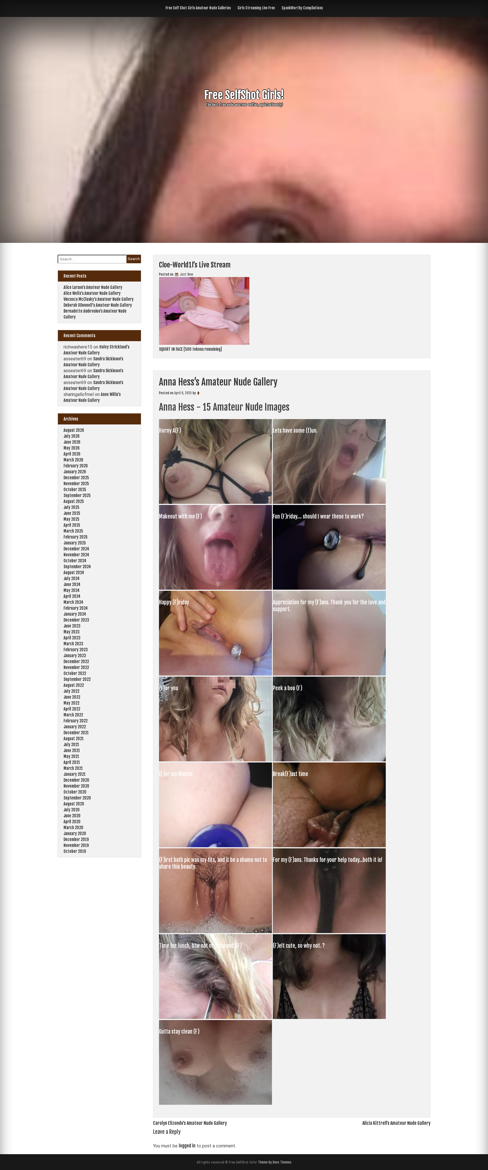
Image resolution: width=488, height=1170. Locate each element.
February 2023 (76, 649)
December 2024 (76, 548)
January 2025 (75, 543)
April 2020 (72, 821)
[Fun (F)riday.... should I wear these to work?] (329, 588)
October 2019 (75, 851)
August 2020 (74, 803)
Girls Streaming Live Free (256, 8)
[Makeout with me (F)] (216, 588)
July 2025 (71, 507)
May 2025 (71, 519)
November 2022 (76, 667)
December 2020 (76, 780)
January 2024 (75, 614)
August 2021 (74, 738)
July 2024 (72, 578)
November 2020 (76, 786)
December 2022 (76, 661)
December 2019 (76, 839)
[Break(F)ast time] (329, 845)
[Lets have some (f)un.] (329, 502)
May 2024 (72, 590)
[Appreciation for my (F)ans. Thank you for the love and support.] (329, 674)
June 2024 (72, 584)
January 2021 (75, 774)
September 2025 (77, 495)
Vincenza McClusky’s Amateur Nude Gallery (99, 299)
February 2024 (76, 608)
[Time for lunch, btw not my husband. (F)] (216, 1017)
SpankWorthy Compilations (302, 8)
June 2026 (72, 442)
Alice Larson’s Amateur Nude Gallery (93, 287)
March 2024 (73, 602)
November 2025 (76, 483)
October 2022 (75, 673)
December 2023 (76, 620)
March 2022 (73, 715)
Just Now (186, 274)
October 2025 (75, 489)
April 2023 (72, 637)
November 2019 (76, 845)
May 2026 (72, 448)
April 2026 (72, 454)
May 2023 (72, 631)
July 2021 (71, 744)
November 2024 (76, 554)
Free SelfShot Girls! (244, 95)
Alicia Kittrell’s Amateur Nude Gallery (396, 1123)
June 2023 (72, 626)
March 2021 (73, 768)
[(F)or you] (216, 759)
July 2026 (72, 436)
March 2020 (73, 827)
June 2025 (72, 513)
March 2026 (73, 459)
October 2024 (75, 560)
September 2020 (77, 798)
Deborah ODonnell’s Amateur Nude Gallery (98, 305)
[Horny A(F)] (216, 502)
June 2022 (72, 697)
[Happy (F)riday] (216, 674)
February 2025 (76, 537)
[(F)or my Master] (216, 845)
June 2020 (72, 815)
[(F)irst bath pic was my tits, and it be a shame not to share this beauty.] (216, 931)
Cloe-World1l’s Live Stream (194, 265)
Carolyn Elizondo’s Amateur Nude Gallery (190, 1123)
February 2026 (76, 465)
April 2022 (72, 709)
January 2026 (75, 471)
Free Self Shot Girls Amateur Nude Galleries (198, 8)
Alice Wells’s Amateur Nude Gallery (92, 293)
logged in (187, 1146)
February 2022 (76, 720)
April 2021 (72, 762)
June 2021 (72, 750)
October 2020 (75, 792)
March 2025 (73, 531)
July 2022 (71, 691)
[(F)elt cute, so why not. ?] (329, 1017)
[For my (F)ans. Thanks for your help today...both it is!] (329, 931)
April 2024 (72, 596)
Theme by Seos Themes (274, 1162)
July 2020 (72, 809)
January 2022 (75, 726)
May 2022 (71, 703)
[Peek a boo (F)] (329, 759)
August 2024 (74, 572)
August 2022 (74, 685)
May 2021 (71, 756)
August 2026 (74, 430)
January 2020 (75, 833)
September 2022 (77, 679)
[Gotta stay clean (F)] (215, 1103)
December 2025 (76, 477)
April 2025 (72, 525)
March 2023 (73, 643)
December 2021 (76, 732)
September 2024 (77, 566)
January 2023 (75, 655)
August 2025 (74, 501)
